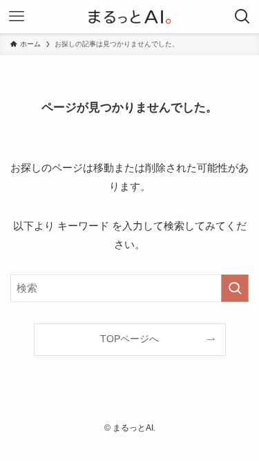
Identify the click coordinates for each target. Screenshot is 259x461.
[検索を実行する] (235, 288)
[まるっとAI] (129, 16)
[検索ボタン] (242, 16)
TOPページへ (129, 339)
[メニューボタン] (16, 16)
